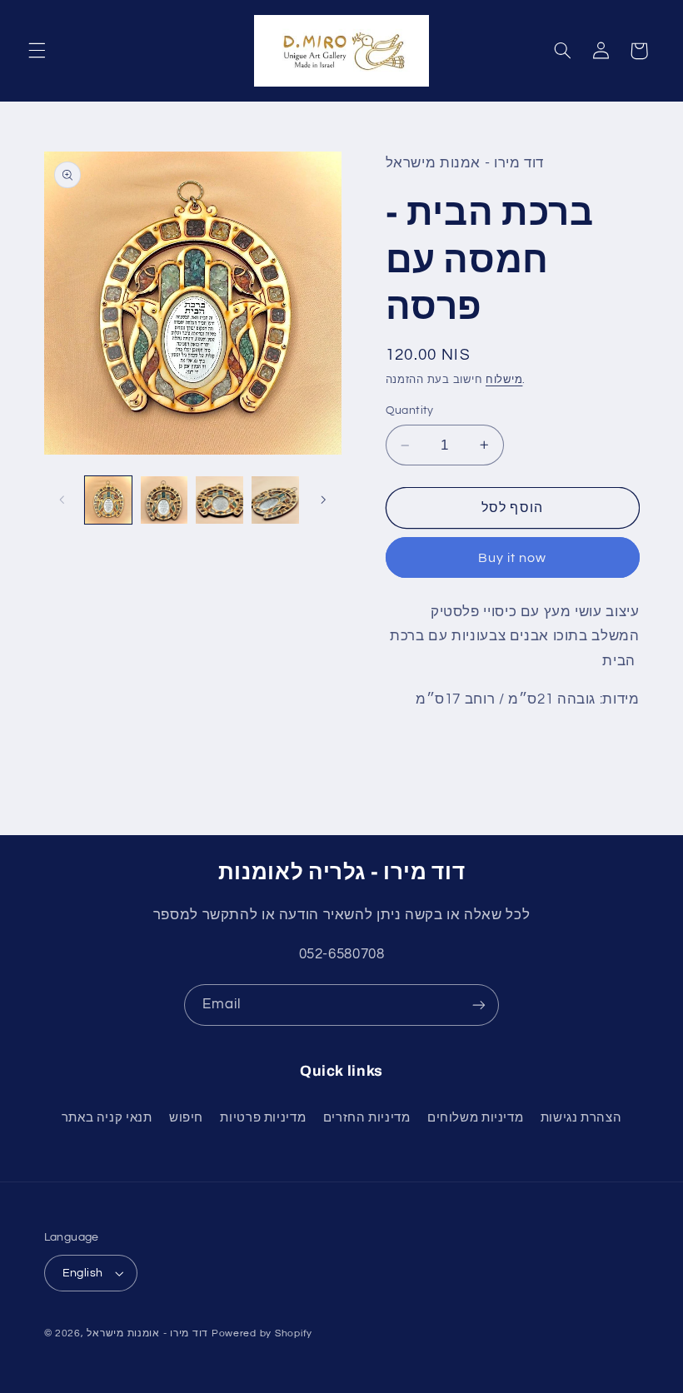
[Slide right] (323, 499)
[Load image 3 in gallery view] (219, 499)
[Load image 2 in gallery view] (164, 499)
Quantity (410, 410)
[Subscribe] (479, 1004)
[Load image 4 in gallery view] (275, 499)
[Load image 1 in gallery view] (108, 499)
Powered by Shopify (262, 1333)
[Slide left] (62, 499)
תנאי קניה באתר (107, 1118)
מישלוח (504, 380)
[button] (36, 51)
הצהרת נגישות (581, 1118)
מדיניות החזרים (367, 1118)
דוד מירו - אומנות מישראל (147, 1333)
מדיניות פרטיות (263, 1118)
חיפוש (186, 1118)
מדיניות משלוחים (475, 1118)
